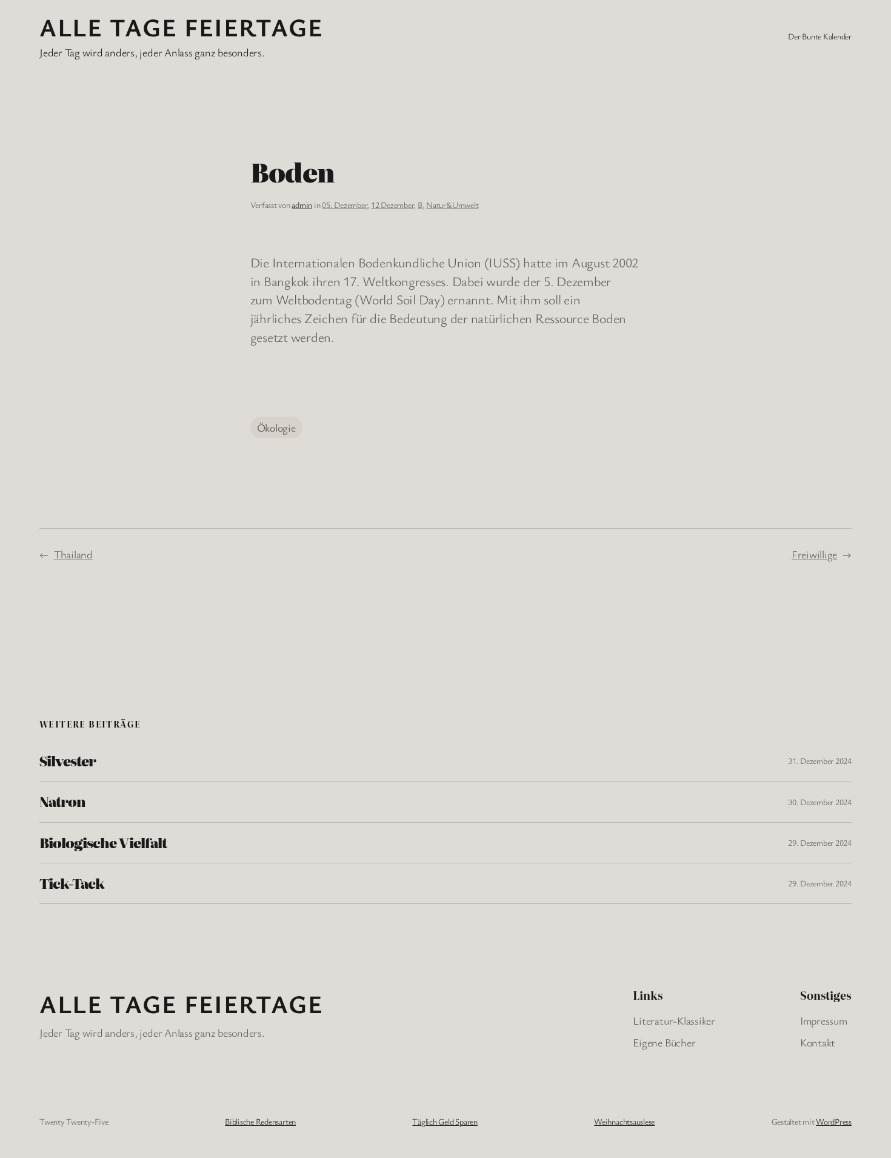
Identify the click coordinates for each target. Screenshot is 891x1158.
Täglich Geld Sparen (444, 1121)
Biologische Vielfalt (103, 843)
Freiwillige (814, 554)
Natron (62, 801)
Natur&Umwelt (452, 204)
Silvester (67, 761)
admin (302, 204)
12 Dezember (392, 204)
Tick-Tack (71, 883)
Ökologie (276, 427)
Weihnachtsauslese (624, 1121)
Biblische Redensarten (260, 1121)
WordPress (834, 1121)
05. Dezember (344, 204)
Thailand (73, 554)
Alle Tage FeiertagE (181, 27)
